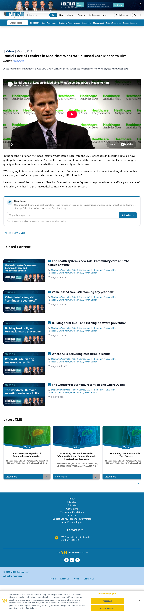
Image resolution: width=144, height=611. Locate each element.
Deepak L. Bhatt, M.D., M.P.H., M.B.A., (66, 272)
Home (53, 578)
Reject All (107, 601)
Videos (7, 232)
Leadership (86, 23)
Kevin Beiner (91, 272)
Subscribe (126, 215)
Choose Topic (15, 22)
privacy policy (60, 221)
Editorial (72, 505)
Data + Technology (49, 23)
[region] (72, 600)
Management (98, 23)
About (72, 498)
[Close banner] (140, 4)
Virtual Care (19, 232)
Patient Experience (113, 23)
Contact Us (72, 508)
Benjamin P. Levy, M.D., (105, 270)
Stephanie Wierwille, (61, 270)
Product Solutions (130, 23)
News (62, 15)
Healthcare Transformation (69, 23)
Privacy (72, 515)
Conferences (94, 15)
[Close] (139, 600)
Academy (82, 15)
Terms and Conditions (72, 512)
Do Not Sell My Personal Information (72, 518)
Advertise (72, 502)
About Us (64, 578)
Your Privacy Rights (72, 522)
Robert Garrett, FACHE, (82, 270)
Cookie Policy (32, 608)
